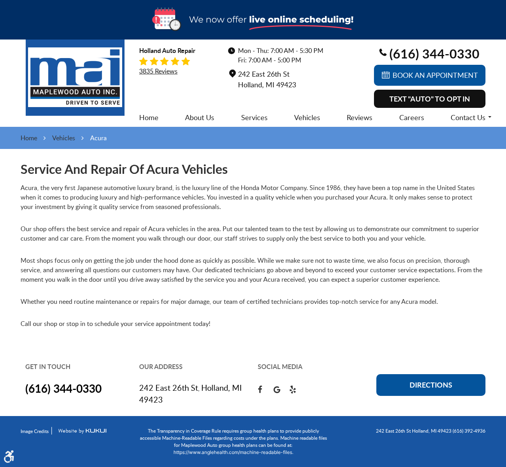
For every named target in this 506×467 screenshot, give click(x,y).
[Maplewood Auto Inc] (75, 77)
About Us (199, 117)
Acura (98, 138)
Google (281, 389)
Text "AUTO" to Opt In (429, 99)
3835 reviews (158, 71)
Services (254, 117)
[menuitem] (149, 117)
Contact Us (468, 117)
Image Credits (35, 431)
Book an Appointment (435, 75)
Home (149, 117)
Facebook (266, 389)
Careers (411, 117)
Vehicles (307, 117)
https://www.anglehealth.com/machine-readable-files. (233, 452)
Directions (431, 385)
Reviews (359, 117)
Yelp (297, 389)
